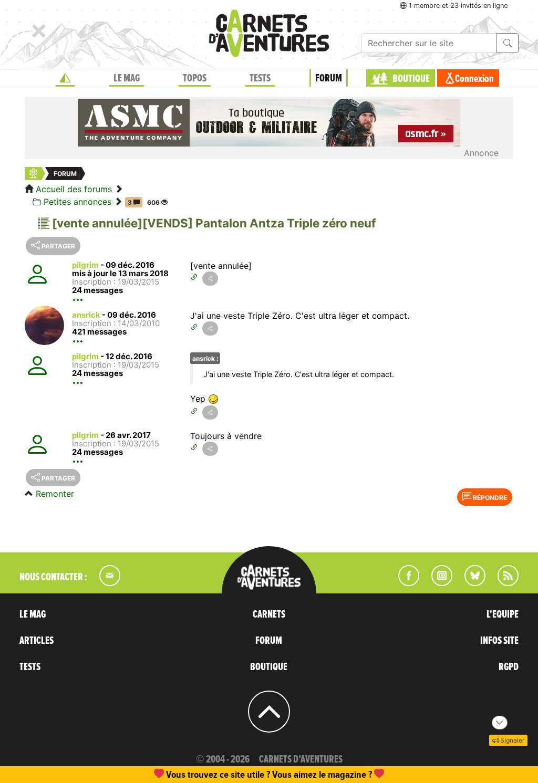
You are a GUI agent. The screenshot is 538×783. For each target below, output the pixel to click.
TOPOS (194, 78)
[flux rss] (503, 583)
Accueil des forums (74, 189)
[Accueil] (65, 78)
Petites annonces (77, 201)
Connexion (474, 79)
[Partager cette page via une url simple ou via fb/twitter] (210, 279)
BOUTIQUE (411, 79)
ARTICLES (36, 640)
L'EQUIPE (503, 614)
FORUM (328, 78)
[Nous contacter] (104, 583)
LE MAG (126, 78)
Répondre (489, 498)
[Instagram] (437, 583)
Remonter (55, 493)
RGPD (509, 667)
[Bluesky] (469, 583)
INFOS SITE (499, 640)
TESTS (260, 78)
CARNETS (269, 614)
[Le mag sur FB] (404, 583)
